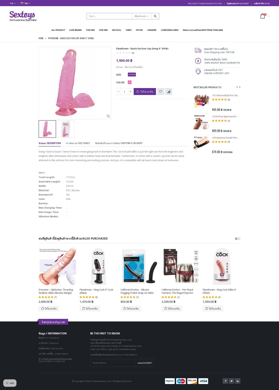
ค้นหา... (155, 16)
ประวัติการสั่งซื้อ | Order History (53, 353)
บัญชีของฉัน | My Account (51, 348)
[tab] (50, 143)
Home (41, 38)
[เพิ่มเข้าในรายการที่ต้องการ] (160, 91)
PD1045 (132, 74)
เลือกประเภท (140, 16)
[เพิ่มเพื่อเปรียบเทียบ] (168, 91)
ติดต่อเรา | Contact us (49, 337)
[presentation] (237, 87)
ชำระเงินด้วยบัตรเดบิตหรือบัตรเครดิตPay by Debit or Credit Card (55, 360)
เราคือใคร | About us (49, 343)
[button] (236, 239)
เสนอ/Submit (145, 362)
